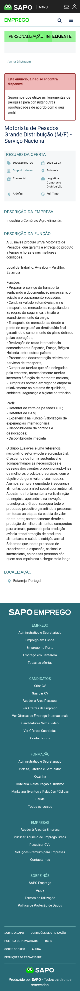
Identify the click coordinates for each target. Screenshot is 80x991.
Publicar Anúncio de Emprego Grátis (40, 837)
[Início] (36, 20)
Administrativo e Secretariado (40, 632)
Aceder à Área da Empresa (40, 829)
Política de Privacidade (21, 941)
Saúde (40, 799)
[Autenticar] (66, 7)
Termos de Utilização (40, 898)
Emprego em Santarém (40, 655)
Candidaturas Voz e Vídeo (40, 723)
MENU (43, 7)
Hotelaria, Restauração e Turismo (40, 784)
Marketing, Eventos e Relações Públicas (40, 791)
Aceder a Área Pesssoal (40, 700)
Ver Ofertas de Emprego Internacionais (40, 715)
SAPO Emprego (40, 883)
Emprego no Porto (40, 647)
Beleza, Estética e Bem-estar (40, 769)
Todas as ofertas (40, 662)
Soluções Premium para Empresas (40, 852)
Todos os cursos (40, 806)
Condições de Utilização (48, 932)
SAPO (40, 970)
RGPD (48, 941)
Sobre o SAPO (14, 932)
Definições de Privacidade (23, 957)
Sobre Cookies (14, 949)
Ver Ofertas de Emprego (40, 708)
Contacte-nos (40, 738)
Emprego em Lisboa (40, 640)
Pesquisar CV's (40, 844)
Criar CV (40, 686)
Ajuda (40, 890)
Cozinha (40, 776)
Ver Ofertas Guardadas (40, 731)
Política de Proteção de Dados (40, 905)
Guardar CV (40, 693)
